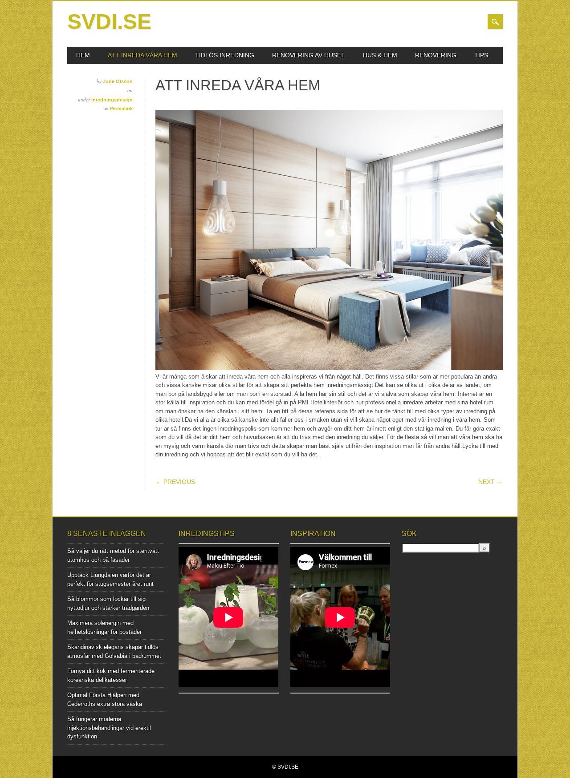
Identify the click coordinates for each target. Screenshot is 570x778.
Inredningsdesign (112, 99)
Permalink (121, 108)
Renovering (435, 55)
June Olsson (118, 81)
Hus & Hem (380, 55)
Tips (481, 55)
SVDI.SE (109, 21)
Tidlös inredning (224, 55)
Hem (83, 55)
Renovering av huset (308, 55)
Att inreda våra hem (142, 55)
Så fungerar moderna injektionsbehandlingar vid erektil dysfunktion (109, 728)
